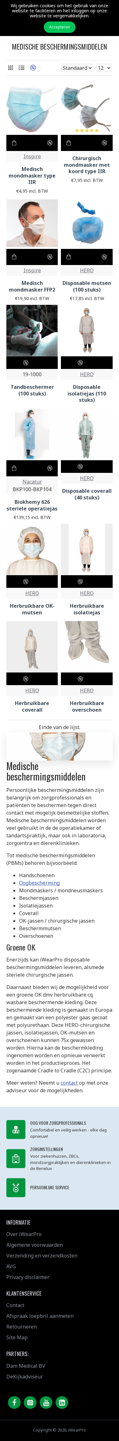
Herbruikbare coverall (32, 706)
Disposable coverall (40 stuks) (87, 494)
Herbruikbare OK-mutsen (32, 609)
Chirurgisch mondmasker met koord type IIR (87, 165)
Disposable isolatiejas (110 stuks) (87, 393)
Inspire (32, 156)
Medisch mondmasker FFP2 (32, 286)
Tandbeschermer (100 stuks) (32, 390)
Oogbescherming (39, 882)
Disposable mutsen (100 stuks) (87, 286)
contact (69, 1082)
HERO (87, 270)
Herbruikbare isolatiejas (87, 609)
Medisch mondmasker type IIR (32, 175)
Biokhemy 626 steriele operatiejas (32, 505)
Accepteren (59, 27)
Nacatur (32, 481)
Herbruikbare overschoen (87, 706)
